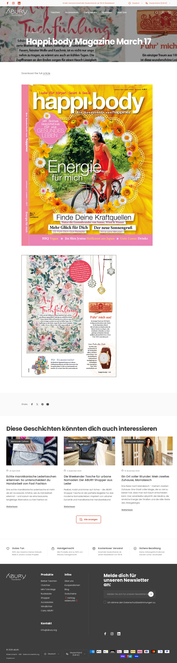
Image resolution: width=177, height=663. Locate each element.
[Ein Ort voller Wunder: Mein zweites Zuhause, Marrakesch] (147, 451)
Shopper (45, 598)
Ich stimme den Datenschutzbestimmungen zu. (132, 602)
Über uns (69, 581)
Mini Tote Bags (48, 589)
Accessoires (47, 602)
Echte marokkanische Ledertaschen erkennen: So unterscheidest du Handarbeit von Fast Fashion (31, 480)
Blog (67, 589)
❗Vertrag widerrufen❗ (71, 599)
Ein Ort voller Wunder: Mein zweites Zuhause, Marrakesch (145, 478)
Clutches (45, 585)
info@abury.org (49, 630)
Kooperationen (72, 585)
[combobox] (135, 3)
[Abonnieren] (151, 594)
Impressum (10, 658)
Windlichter (46, 606)
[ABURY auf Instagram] (112, 633)
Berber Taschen (49, 581)
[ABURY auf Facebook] (105, 633)
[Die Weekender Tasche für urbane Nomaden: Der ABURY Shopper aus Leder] (89, 451)
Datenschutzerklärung (31, 654)
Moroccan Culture (19, 441)
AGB (20, 654)
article (46, 73)
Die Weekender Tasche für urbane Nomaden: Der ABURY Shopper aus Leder (88, 480)
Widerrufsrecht (11, 654)
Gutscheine (70, 593)
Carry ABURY (47, 610)
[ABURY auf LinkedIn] (118, 633)
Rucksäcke (46, 593)
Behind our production (79, 441)
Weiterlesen (12, 506)
